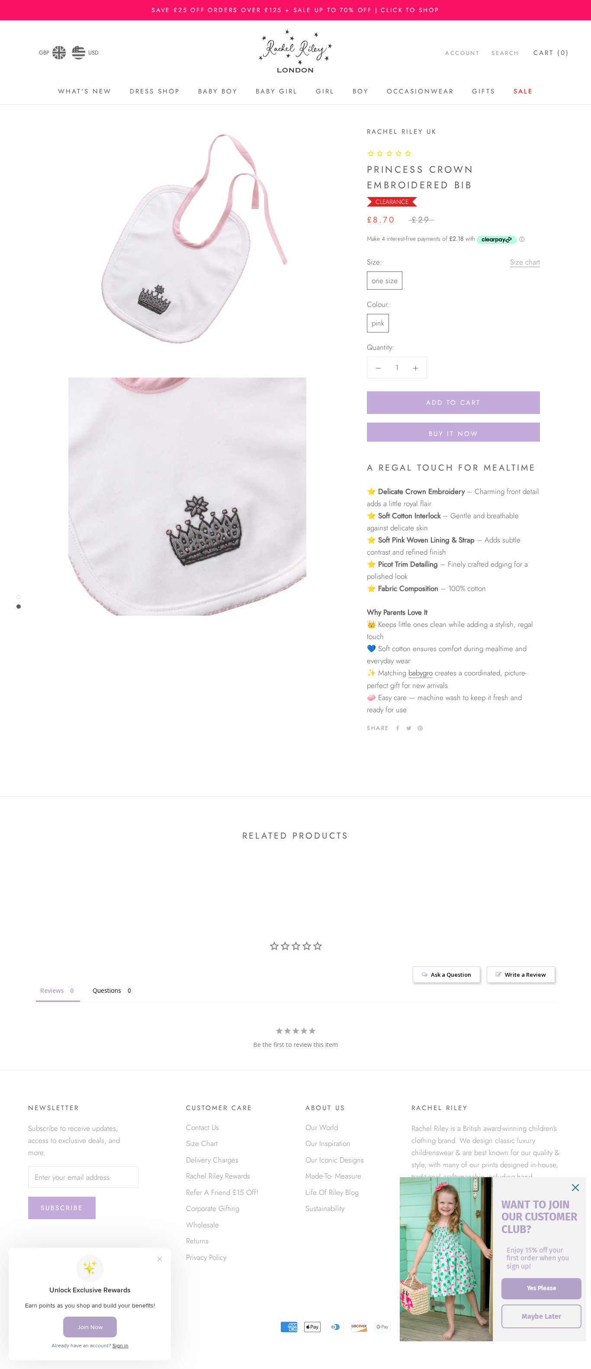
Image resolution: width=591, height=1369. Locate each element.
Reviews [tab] (52, 990)
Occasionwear (420, 91)
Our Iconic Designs (334, 1160)
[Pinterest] (420, 728)
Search (505, 53)
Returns (197, 1241)
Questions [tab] (107, 990)
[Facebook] (397, 728)
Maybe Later (541, 1316)
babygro (420, 673)
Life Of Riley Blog (332, 1192)
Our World (321, 1127)
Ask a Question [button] (451, 974)
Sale (523, 91)
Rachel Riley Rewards (218, 1176)
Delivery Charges (212, 1160)
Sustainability (324, 1208)
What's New (85, 91)
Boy (361, 91)
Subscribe (62, 1208)
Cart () (551, 53)
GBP (44, 52)
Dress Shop (155, 91)
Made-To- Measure (333, 1176)
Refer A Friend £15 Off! (222, 1192)
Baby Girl (277, 91)
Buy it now (454, 434)
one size (385, 281)
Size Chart (202, 1143)
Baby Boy (218, 91)
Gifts (483, 91)
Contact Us (202, 1127)
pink (378, 323)
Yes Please (541, 1288)
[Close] (575, 1187)
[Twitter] (408, 728)
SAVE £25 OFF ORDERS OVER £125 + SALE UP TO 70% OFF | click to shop (295, 10)
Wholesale (202, 1225)
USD (93, 52)
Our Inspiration (327, 1143)
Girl (325, 91)
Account (462, 53)
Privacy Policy (206, 1257)
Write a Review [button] (525, 974)
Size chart (525, 262)
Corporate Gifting (212, 1208)
